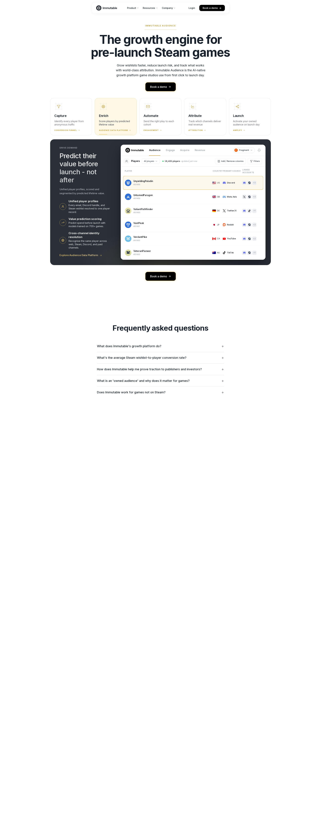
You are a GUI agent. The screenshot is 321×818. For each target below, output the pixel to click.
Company (167, 8)
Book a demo (210, 8)
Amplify (237, 130)
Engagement (151, 130)
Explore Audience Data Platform (79, 255)
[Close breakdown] (261, 171)
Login (192, 8)
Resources (149, 8)
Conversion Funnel (65, 130)
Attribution (195, 130)
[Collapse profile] (218, 208)
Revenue (200, 150)
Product (131, 8)
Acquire (184, 150)
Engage (170, 150)
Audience (154, 150)
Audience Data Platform (113, 130)
